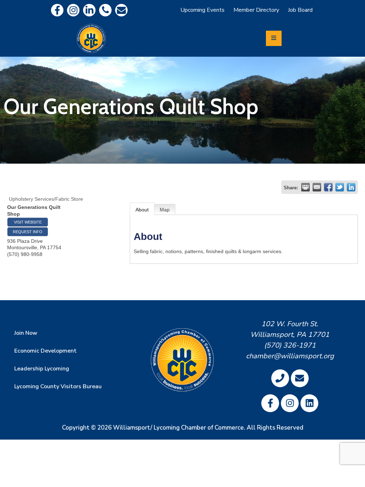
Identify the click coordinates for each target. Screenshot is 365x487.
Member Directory (256, 10)
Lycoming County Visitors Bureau (58, 386)
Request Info (27, 232)
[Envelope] (121, 10)
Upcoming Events (202, 10)
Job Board (300, 10)
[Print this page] (305, 187)
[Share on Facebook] (328, 187)
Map (165, 209)
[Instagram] (73, 10)
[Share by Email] (317, 187)
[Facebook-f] (57, 10)
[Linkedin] (89, 10)
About (142, 209)
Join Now (25, 333)
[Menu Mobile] (274, 38)
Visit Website (28, 222)
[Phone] (105, 10)
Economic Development (45, 351)
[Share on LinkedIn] (351, 187)
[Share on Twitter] (339, 187)
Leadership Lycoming (41, 369)
